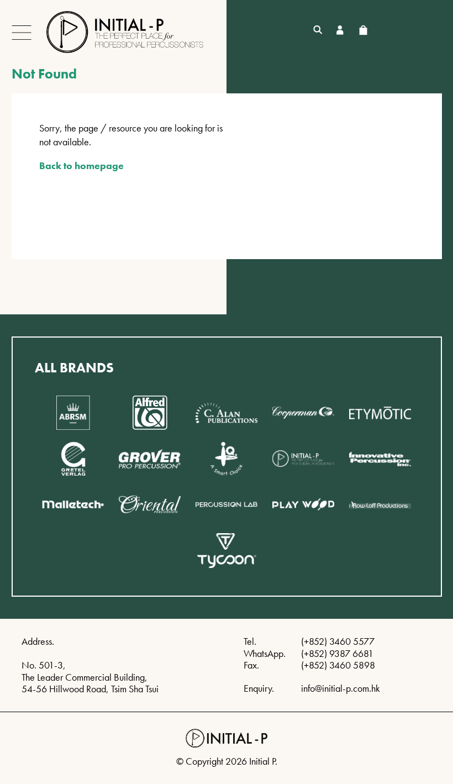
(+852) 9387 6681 (337, 653)
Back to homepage (81, 165)
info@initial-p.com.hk (340, 688)
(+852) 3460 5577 (338, 641)
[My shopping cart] (362, 30)
